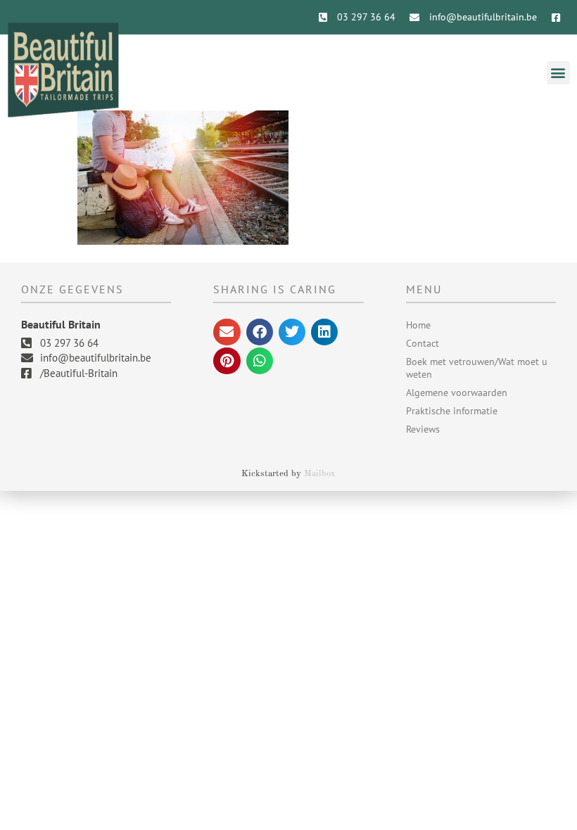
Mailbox (320, 473)
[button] (558, 72)
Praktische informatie (451, 410)
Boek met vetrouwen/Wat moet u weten (476, 368)
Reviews (423, 429)
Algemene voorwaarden (456, 392)
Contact (422, 343)
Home (418, 325)
